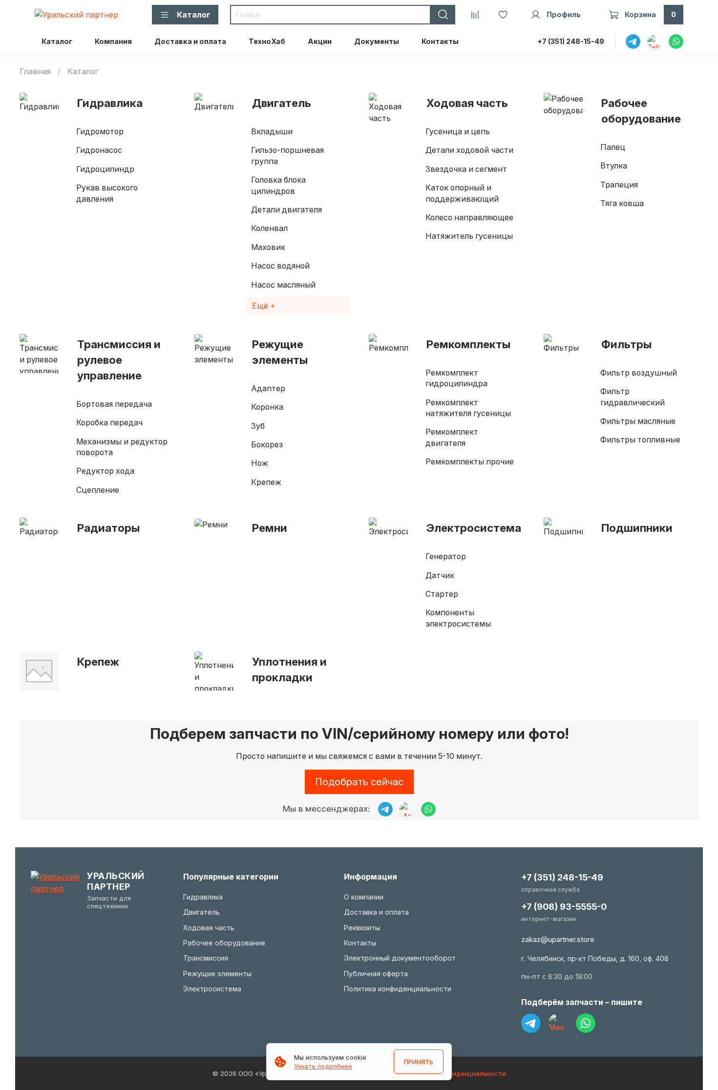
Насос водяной (280, 266)
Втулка (613, 165)
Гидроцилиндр (105, 169)
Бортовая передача (114, 404)
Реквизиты (362, 927)
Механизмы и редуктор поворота (122, 447)
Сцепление (97, 490)
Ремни (269, 527)
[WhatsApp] (585, 1023)
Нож (259, 463)
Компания (113, 41)
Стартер (441, 594)
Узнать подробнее (323, 1066)
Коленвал (269, 228)
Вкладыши (272, 131)
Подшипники (637, 527)
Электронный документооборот (400, 958)
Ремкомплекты (468, 344)
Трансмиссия (205, 958)
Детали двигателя (286, 209)
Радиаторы (108, 527)
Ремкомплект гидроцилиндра (456, 378)
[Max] (558, 1023)
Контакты (440, 41)
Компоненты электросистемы (458, 618)
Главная (35, 71)
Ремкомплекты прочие (469, 461)
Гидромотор (100, 131)
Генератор (445, 556)
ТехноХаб (267, 41)
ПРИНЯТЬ (418, 1062)
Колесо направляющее (469, 217)
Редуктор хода (105, 471)
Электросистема (473, 527)
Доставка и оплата (190, 41)
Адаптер (268, 388)
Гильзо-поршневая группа (287, 155)
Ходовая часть (467, 102)
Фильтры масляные (638, 421)
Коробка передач (109, 422)
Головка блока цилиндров (278, 185)
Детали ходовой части (469, 150)
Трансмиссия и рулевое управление (119, 359)
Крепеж (266, 482)
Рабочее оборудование (641, 110)
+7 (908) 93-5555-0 (564, 906)
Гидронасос (99, 150)
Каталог (57, 41)
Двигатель (281, 102)
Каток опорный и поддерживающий (462, 193)
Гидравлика (110, 102)
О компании (363, 897)
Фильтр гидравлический (632, 396)
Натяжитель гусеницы (469, 236)
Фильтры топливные (640, 439)
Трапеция (619, 184)
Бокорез (267, 444)
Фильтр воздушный (638, 372)
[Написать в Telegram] (385, 809)
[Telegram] (531, 1023)
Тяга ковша (622, 203)
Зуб (258, 426)
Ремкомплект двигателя (451, 437)
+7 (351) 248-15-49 (570, 41)
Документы (376, 41)
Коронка (267, 407)
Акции (320, 41)
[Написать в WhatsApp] (428, 809)
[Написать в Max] (407, 809)
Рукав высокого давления (107, 193)
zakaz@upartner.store (557, 939)
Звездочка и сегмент (466, 169)
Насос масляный (283, 285)
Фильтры (626, 344)
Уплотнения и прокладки (289, 669)
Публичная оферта (376, 973)
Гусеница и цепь (457, 131)
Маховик (268, 247)
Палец (612, 147)
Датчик (439, 575)
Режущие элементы (280, 351)
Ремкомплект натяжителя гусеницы (468, 408)
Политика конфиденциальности (397, 989)
